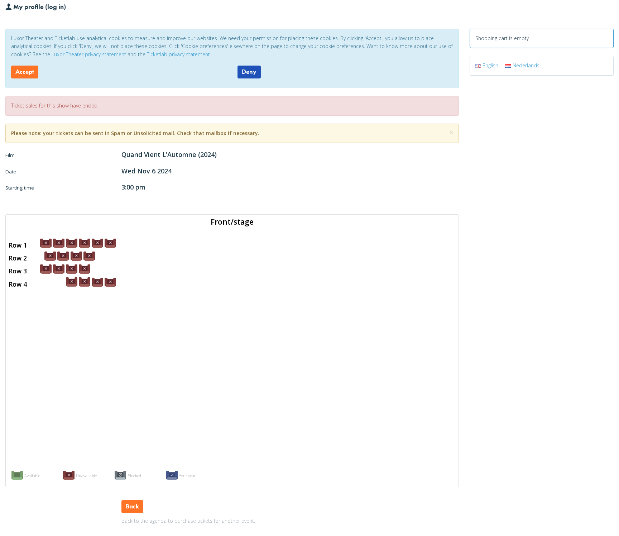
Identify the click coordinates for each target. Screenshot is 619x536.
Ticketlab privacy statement (178, 54)
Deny (249, 72)
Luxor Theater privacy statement (89, 54)
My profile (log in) (39, 6)
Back (132, 506)
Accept (24, 72)
